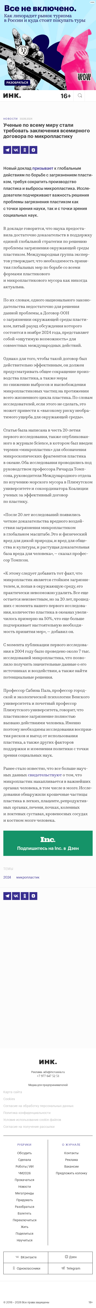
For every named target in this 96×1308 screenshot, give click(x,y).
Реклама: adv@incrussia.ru (48, 1072)
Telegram (73, 1268)
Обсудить (24, 1153)
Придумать (24, 1200)
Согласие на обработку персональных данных (38, 1106)
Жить (24, 1227)
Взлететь (24, 1213)
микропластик (28, 877)
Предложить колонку (71, 1173)
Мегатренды (24, 1193)
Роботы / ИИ (24, 1166)
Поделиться (24, 1233)
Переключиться (24, 1220)
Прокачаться (24, 1180)
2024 (7, 877)
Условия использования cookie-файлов (32, 1120)
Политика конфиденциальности (26, 1113)
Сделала (24, 1160)
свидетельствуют (45, 775)
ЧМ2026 (24, 1173)
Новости (10, 119)
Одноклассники (28, 1268)
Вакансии (71, 1166)
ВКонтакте (28, 1257)
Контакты (71, 1153)
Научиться (24, 1240)
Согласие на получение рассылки (28, 1126)
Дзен (73, 1257)
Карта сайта (12, 1092)
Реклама (71, 1160)
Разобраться (24, 1207)
